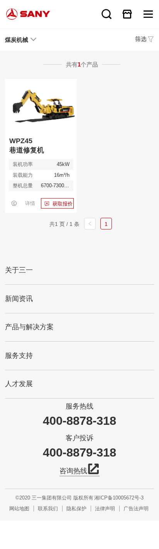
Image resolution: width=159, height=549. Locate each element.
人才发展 (19, 384)
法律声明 (105, 508)
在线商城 (127, 14)
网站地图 (19, 508)
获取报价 (62, 204)
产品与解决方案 (29, 327)
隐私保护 (76, 508)
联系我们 (48, 508)
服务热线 (79, 406)
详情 (30, 203)
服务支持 (19, 355)
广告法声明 (136, 508)
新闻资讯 (19, 299)
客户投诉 (79, 438)
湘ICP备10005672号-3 (119, 498)
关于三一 (19, 270)
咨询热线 (73, 471)
